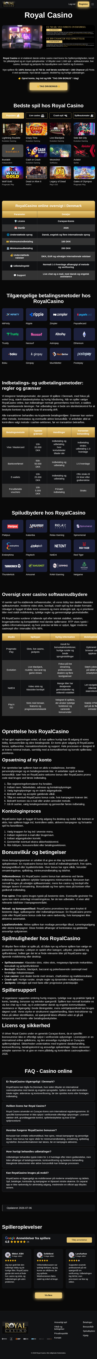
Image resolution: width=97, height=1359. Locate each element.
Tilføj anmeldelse (79, 1240)
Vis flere (48, 1295)
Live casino (34, 115)
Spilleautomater (82, 115)
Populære (11, 115)
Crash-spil (58, 115)
